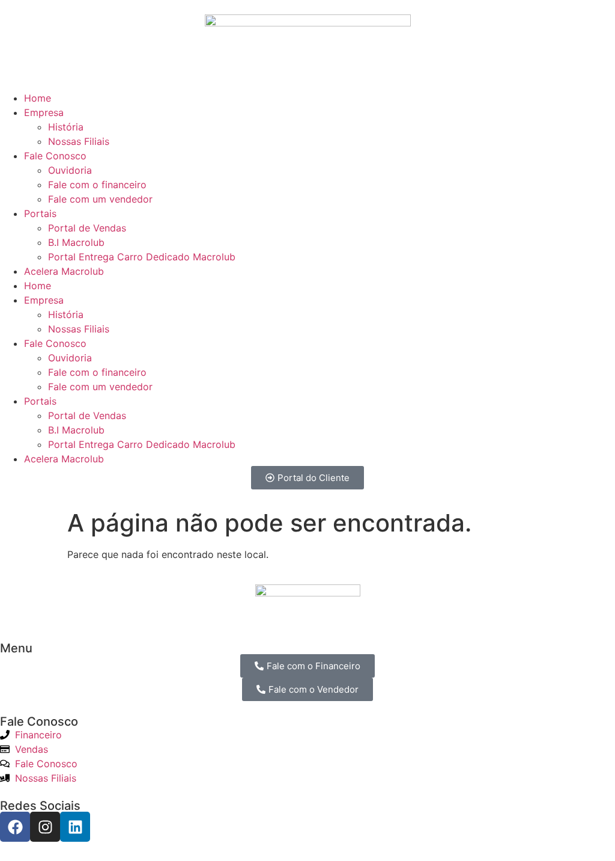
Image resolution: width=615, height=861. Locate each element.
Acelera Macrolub (64, 271)
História (65, 127)
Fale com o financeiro (97, 185)
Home (37, 98)
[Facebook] (15, 827)
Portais (40, 213)
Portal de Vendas (87, 228)
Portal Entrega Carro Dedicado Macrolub (141, 257)
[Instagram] (45, 827)
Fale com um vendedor (100, 199)
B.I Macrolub (76, 242)
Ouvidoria (70, 170)
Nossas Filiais (78, 141)
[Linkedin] (75, 827)
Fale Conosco (55, 156)
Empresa (44, 112)
